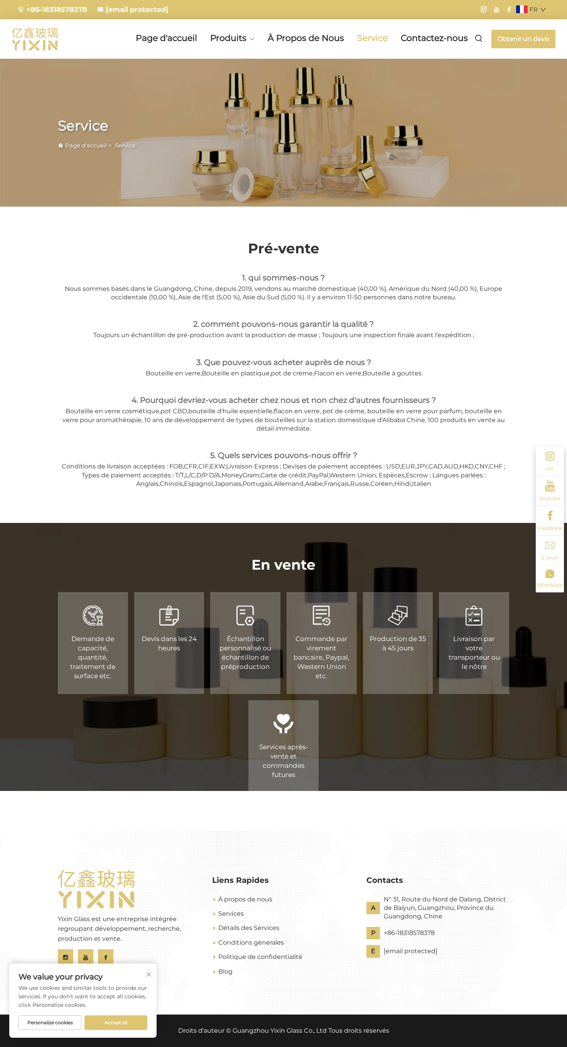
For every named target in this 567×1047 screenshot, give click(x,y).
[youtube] (496, 10)
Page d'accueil (166, 38)
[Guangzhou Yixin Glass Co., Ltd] (52, 39)
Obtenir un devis (523, 38)
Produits (228, 38)
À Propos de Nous (306, 38)
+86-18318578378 (56, 9)
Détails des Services (248, 928)
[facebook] (509, 10)
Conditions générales (251, 942)
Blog (225, 971)
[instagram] (483, 10)
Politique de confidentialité (260, 956)
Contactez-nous (434, 38)
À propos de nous (245, 899)
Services (231, 913)
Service (372, 38)
